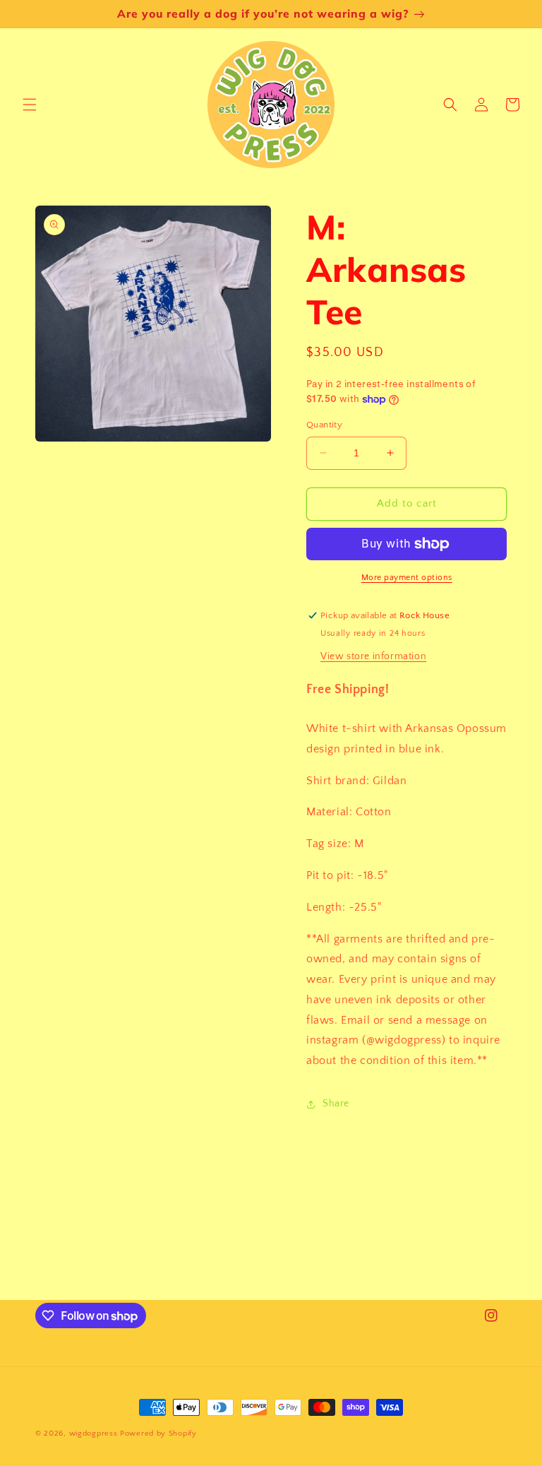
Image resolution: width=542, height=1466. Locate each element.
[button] (29, 104)
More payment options (406, 577)
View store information (373, 656)
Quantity (324, 425)
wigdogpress (93, 1433)
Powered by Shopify (158, 1433)
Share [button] (336, 1103)
